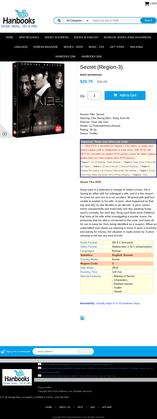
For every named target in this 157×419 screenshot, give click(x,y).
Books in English (86, 37)
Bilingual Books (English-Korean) (127, 37)
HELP (80, 407)
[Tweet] (82, 319)
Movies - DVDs (73, 47)
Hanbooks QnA (65, 56)
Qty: (82, 96)
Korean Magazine (46, 47)
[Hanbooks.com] (19, 18)
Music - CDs (96, 47)
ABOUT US (64, 407)
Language (21, 47)
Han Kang (136, 47)
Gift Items (117, 47)
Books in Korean (56, 37)
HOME (49, 407)
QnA (92, 407)
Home (9, 37)
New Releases (29, 37)
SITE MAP (107, 407)
